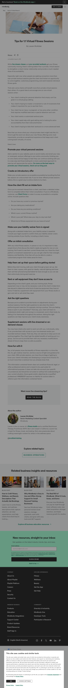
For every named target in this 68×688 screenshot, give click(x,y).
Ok (11, 681)
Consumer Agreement (53, 674)
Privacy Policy (19, 676)
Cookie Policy (19, 685)
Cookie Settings (25, 681)
